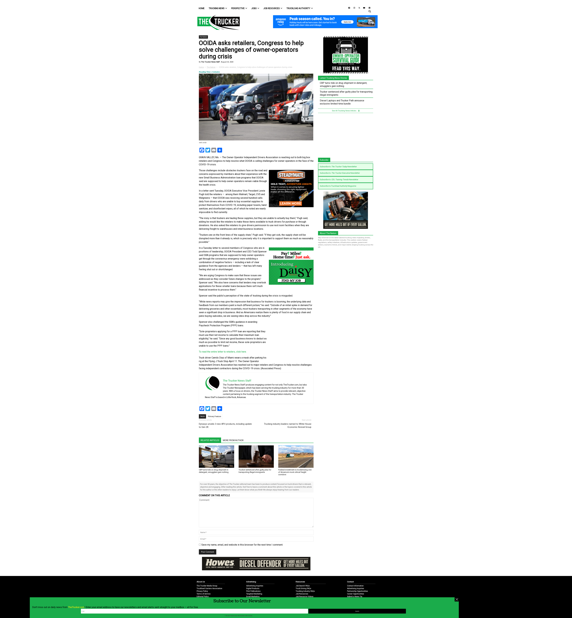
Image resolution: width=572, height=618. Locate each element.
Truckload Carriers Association (209, 579)
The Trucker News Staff (210, 62)
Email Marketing (252, 587)
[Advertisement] (291, 340)
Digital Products (252, 579)
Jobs (254, 8)
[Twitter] (358, 7)
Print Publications (253, 581)
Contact (350, 572)
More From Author (233, 440)
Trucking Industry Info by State (308, 592)
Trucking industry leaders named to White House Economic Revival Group (287, 425)
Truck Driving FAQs (303, 579)
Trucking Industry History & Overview (311, 589)
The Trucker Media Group (207, 576)
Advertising (251, 572)
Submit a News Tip (354, 587)
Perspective (238, 8)
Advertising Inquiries (254, 576)
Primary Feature (214, 416)
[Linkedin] (368, 7)
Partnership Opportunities (357, 581)
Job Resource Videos (304, 587)
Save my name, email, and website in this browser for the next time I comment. (242, 544)
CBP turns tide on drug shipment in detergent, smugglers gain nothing (214, 471)
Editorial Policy (203, 587)
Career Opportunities (355, 584)
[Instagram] (353, 7)
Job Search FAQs (303, 576)
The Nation (203, 37)
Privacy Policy (202, 581)
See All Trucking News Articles (344, 111)
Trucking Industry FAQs (305, 581)
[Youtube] (363, 7)
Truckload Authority (298, 8)
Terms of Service (203, 584)
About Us (201, 572)
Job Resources (271, 8)
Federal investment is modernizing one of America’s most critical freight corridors (294, 472)
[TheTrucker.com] (217, 22)
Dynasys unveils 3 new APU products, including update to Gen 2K (225, 425)
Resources (300, 572)
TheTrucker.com (76, 607)
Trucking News (216, 8)
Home (202, 8)
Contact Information (355, 576)
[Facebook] (348, 7)
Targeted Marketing (254, 584)
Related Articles (210, 440)
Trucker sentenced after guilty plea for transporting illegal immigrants (255, 471)
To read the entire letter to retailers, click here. (223, 351)
